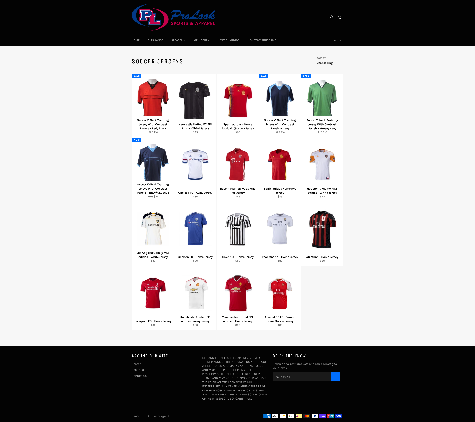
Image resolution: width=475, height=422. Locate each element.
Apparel (177, 40)
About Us (138, 370)
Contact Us (139, 375)
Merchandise (230, 40)
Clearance (155, 40)
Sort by (321, 58)
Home (136, 40)
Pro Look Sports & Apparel (154, 416)
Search (136, 364)
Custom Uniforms (263, 40)
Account (338, 40)
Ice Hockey (202, 40)
